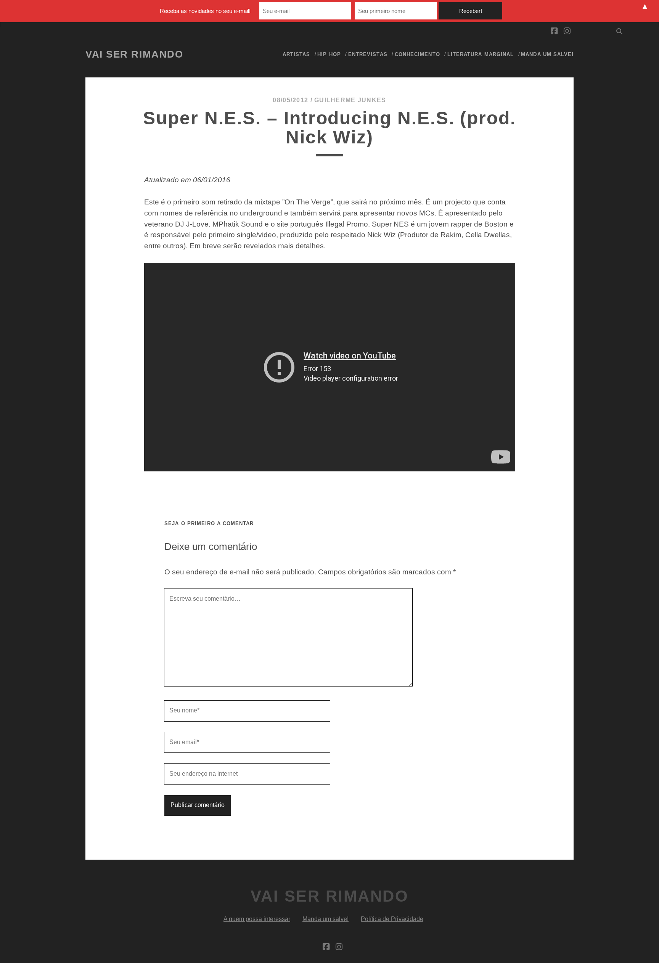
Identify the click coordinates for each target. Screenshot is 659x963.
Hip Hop (329, 54)
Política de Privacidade (392, 919)
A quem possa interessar (256, 919)
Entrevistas (367, 54)
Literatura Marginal (480, 54)
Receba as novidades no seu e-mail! (205, 11)
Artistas (296, 54)
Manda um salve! (547, 54)
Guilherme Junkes (350, 100)
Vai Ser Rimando (134, 54)
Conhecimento (417, 54)
